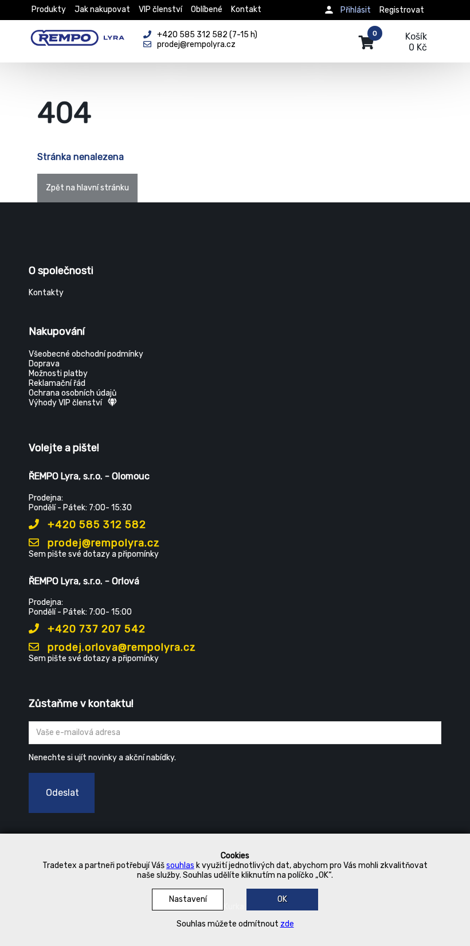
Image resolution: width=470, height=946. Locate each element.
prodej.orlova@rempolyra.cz (120, 647)
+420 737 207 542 (95, 629)
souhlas (180, 865)
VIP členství (160, 9)
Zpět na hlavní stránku (87, 188)
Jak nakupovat (102, 9)
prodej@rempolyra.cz (102, 543)
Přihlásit (355, 10)
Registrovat (401, 10)
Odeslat (62, 792)
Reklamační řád (57, 383)
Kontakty (46, 293)
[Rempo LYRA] (77, 35)
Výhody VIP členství (65, 403)
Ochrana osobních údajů (72, 393)
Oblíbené (206, 9)
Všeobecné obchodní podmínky (86, 354)
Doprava (44, 364)
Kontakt (246, 9)
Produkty (49, 9)
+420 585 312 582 (95, 524)
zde (287, 924)
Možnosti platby (58, 373)
